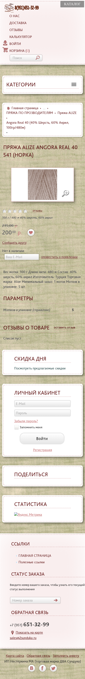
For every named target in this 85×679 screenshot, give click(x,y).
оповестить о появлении (59, 257)
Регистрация (42, 450)
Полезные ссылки (32, 562)
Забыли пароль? (26, 421)
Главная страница (25, 108)
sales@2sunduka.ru (23, 638)
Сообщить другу (14, 243)
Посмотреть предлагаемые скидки (40, 368)
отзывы (37, 211)
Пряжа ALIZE (67, 113)
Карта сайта (15, 656)
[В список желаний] (31, 232)
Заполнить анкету (66, 656)
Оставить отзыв (64, 327)
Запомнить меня (31, 427)
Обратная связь (38, 656)
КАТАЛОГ (72, 4)
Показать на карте (29, 632)
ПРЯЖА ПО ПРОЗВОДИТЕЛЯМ (29, 113)
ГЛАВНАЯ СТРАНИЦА (35, 556)
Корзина (19, 51)
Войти (15, 44)
